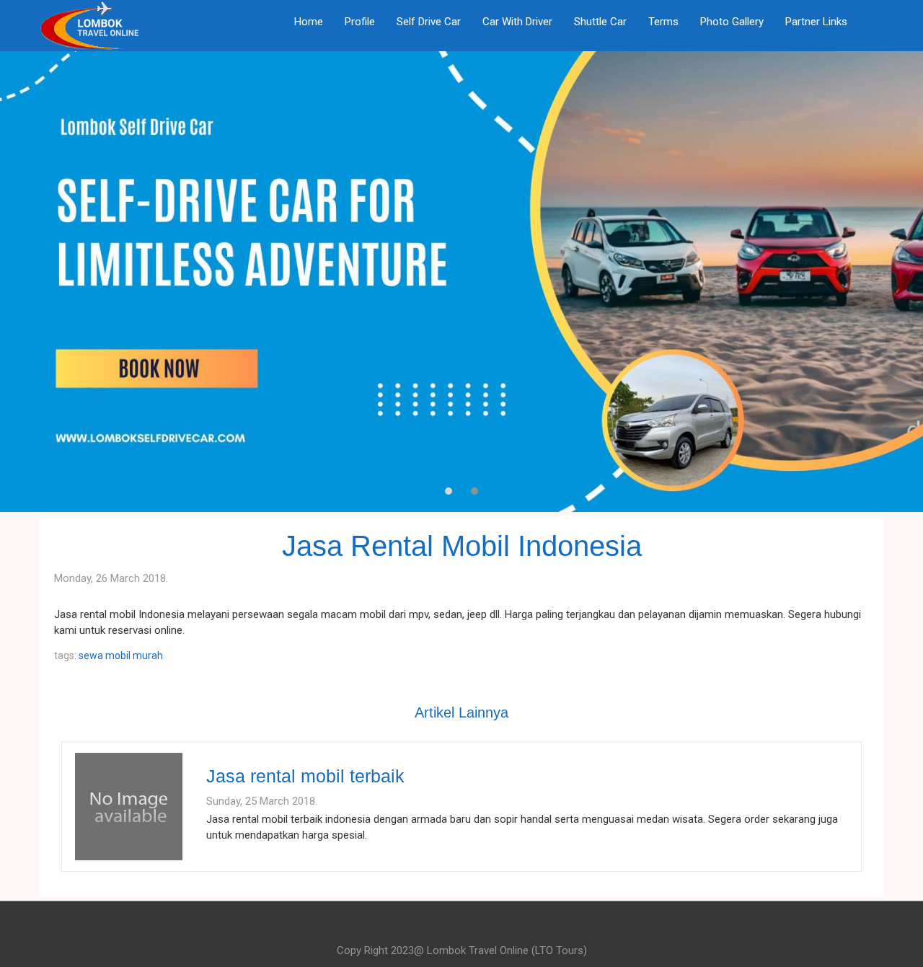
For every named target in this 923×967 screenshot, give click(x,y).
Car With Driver (517, 21)
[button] (449, 491)
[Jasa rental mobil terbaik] (128, 805)
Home (308, 21)
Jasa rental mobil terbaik (305, 776)
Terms (663, 21)
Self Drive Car (429, 21)
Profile (360, 21)
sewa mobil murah (121, 655)
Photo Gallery (732, 21)
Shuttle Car (600, 21)
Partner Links (816, 21)
